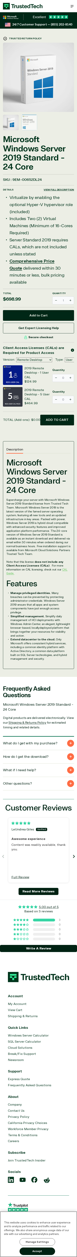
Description (14, 449)
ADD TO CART (57, 420)
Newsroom (16, 1060)
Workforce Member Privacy (28, 1129)
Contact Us (16, 1111)
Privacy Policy (18, 1117)
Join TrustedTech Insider (26, 1160)
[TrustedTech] (22, 6)
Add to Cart (38, 315)
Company (15, 1105)
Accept (37, 1251)
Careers (13, 1141)
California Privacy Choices (27, 1123)
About (13, 1096)
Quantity (59, 293)
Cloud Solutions (20, 1048)
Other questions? (17, 783)
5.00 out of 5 (49, 907)
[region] (38, 1234)
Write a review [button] (38, 948)
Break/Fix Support (22, 1054)
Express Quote (19, 1079)
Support (15, 1071)
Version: (9, 360)
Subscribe (16, 1152)
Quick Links (18, 1027)
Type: (59, 360)
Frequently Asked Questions (29, 1085)
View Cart (15, 1010)
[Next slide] (74, 856)
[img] (20, 823)
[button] (72, 6)
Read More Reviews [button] (38, 891)
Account (15, 996)
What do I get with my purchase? (30, 743)
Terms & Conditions (23, 1135)
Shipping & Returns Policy (27, 723)
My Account (17, 1004)
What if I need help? (19, 770)
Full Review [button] (20, 877)
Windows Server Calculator (28, 1035)
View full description (59, 189)
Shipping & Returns (23, 1016)
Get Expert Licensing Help (38, 328)
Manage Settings (37, 1241)
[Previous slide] (3, 856)
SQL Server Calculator (24, 1042)
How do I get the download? (25, 756)
